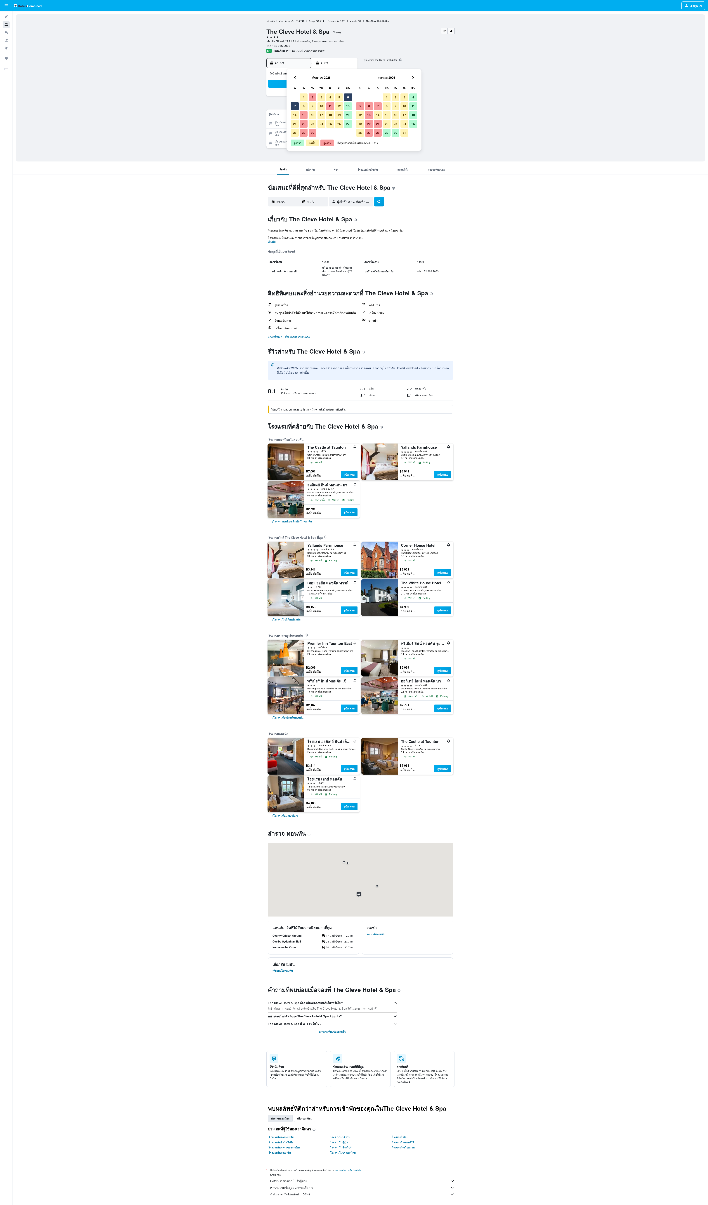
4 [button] (330, 97)
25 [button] (330, 124)
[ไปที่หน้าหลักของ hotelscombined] (27, 5)
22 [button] (303, 124)
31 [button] (404, 133)
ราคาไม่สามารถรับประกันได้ (348, 1169)
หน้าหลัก (270, 20)
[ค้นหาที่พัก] (6, 24)
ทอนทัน (353, 20)
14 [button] (294, 115)
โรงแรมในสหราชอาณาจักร (284, 1147)
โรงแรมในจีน (399, 1137)
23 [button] (312, 124)
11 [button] (330, 106)
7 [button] (295, 106)
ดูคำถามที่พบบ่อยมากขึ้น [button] (332, 1031)
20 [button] (348, 115)
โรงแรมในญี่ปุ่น (339, 1142)
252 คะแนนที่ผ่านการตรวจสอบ (306, 51)
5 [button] (339, 97)
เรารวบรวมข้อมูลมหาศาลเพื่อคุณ (291, 1187)
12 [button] (339, 106)
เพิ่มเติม (272, 241)
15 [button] (303, 115)
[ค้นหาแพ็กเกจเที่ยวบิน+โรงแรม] (6, 40)
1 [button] (304, 97)
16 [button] (312, 115)
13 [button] (348, 106)
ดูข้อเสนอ (349, 474)
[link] (292, 521)
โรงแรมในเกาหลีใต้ (403, 1142)
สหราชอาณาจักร (287, 20)
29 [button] (303, 133)
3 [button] (321, 97)
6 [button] (348, 97)
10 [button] (321, 106)
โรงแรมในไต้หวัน (340, 1137)
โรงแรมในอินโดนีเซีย (281, 1142)
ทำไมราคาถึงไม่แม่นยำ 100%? (290, 1194)
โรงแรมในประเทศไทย (343, 1152)
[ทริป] (6, 58)
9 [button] (312, 106)
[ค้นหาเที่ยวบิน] (6, 17)
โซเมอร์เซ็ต (333, 20)
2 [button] (312, 97)
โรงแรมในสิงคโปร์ (341, 1147)
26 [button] (339, 124)
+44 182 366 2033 (278, 46)
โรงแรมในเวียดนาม (403, 1147)
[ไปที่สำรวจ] (6, 48)
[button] (6, 6)
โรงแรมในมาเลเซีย (280, 1152)
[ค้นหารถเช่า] (6, 32)
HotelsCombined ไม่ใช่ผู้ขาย (288, 1181)
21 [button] (294, 124)
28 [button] (294, 133)
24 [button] (321, 124)
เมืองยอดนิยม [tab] (304, 1118)
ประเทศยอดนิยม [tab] (280, 1118)
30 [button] (312, 133)
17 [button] (321, 115)
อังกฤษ (312, 20)
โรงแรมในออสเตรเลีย (281, 1137)
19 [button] (339, 115)
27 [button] (348, 124)
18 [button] (330, 115)
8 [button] (304, 106)
